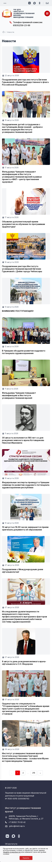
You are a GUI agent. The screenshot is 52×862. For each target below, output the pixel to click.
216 (33, 773)
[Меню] (47, 13)
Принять (26, 858)
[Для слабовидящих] (47, 3)
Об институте (11, 844)
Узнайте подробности (12, 852)
